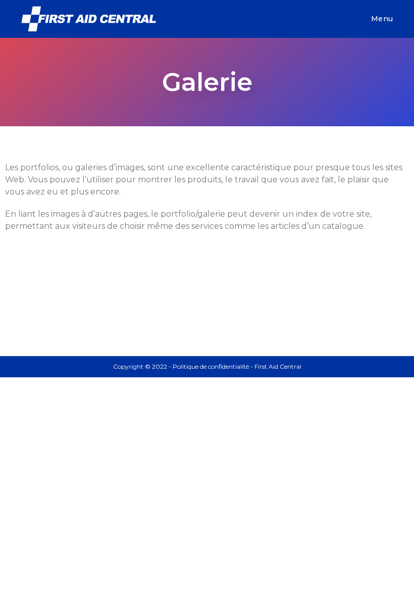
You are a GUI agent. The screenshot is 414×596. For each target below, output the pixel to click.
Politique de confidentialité (211, 366)
